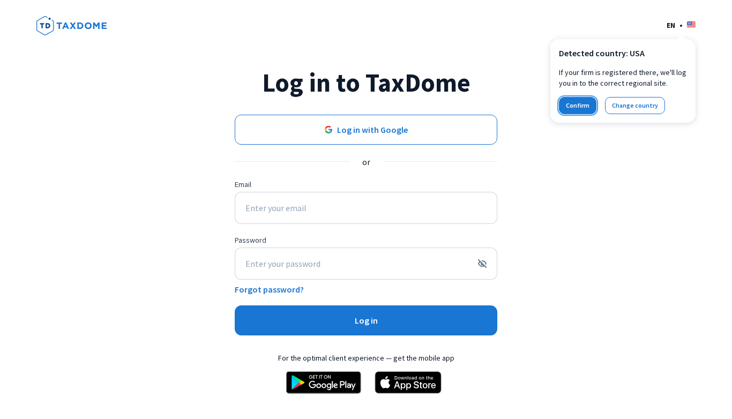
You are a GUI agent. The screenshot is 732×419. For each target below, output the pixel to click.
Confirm (577, 105)
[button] (681, 25)
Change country (635, 105)
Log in (366, 320)
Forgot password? (269, 289)
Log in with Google (372, 129)
